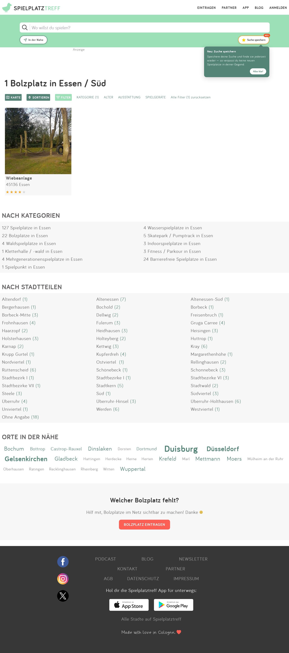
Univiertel (11, 409)
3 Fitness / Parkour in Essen (172, 251)
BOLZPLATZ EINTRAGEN (144, 524)
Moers (234, 458)
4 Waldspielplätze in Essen (29, 243)
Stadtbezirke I (110, 377)
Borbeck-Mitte (16, 315)
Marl (186, 458)
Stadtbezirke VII (18, 385)
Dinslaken (100, 448)
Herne (131, 458)
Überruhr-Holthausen (212, 401)
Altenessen (107, 299)
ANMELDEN (278, 8)
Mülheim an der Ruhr (265, 458)
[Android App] (173, 609)
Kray (195, 346)
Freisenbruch (204, 315)
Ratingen (36, 468)
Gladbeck (66, 458)
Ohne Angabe (16, 417)
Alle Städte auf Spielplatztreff (151, 619)
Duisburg (181, 448)
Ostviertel (107, 362)
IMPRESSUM (186, 578)
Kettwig (103, 346)
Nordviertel (13, 362)
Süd (100, 393)
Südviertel (201, 393)
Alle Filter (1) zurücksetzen (191, 97)
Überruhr (11, 401)
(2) (117, 307)
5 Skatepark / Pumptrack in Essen (178, 235)
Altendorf (11, 299)
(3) (35, 315)
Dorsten (124, 448)
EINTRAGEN (206, 8)
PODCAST (105, 559)
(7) (123, 299)
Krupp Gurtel (15, 354)
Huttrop (198, 338)
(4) (33, 323)
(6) (204, 346)
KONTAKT (127, 569)
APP (246, 8)
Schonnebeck (204, 370)
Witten (108, 468)
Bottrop (37, 449)
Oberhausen (13, 468)
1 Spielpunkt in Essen (23, 267)
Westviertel (202, 409)
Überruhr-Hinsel (112, 401)
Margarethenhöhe (208, 354)
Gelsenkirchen (26, 458)
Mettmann (207, 458)
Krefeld (168, 458)
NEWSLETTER (193, 559)
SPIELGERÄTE (155, 97)
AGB (108, 578)
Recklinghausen (62, 468)
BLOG (259, 8)
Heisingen (201, 330)
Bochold (104, 307)
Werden (104, 409)
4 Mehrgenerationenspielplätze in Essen (42, 259)
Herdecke (113, 458)
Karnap (9, 346)
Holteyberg (107, 338)
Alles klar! (258, 71)
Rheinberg (89, 468)
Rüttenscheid (15, 370)
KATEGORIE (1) (88, 97)
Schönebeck (108, 370)
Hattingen (91, 458)
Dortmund (146, 449)
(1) (25, 299)
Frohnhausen (15, 323)
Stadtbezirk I (15, 377)
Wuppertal (132, 468)
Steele (8, 393)
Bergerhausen (15, 307)
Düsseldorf (223, 448)
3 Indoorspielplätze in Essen (172, 243)
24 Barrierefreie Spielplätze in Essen (180, 259)
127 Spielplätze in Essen (26, 227)
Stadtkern (106, 385)
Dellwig (103, 315)
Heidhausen (108, 330)
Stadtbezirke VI (206, 377)
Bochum (14, 448)
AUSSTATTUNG (129, 97)
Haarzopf (11, 330)
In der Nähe (36, 40)
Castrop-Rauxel (66, 449)
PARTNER (229, 8)
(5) (120, 385)
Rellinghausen (205, 362)
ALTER (108, 97)
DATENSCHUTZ (143, 578)
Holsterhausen (16, 338)
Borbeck (199, 307)
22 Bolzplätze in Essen (25, 235)
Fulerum (104, 323)
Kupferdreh (107, 354)
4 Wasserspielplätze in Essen (173, 227)
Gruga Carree (204, 323)
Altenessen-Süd (207, 299)
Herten (147, 458)
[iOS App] (129, 609)
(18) (35, 417)
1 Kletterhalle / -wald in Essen (32, 251)
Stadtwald (201, 385)
